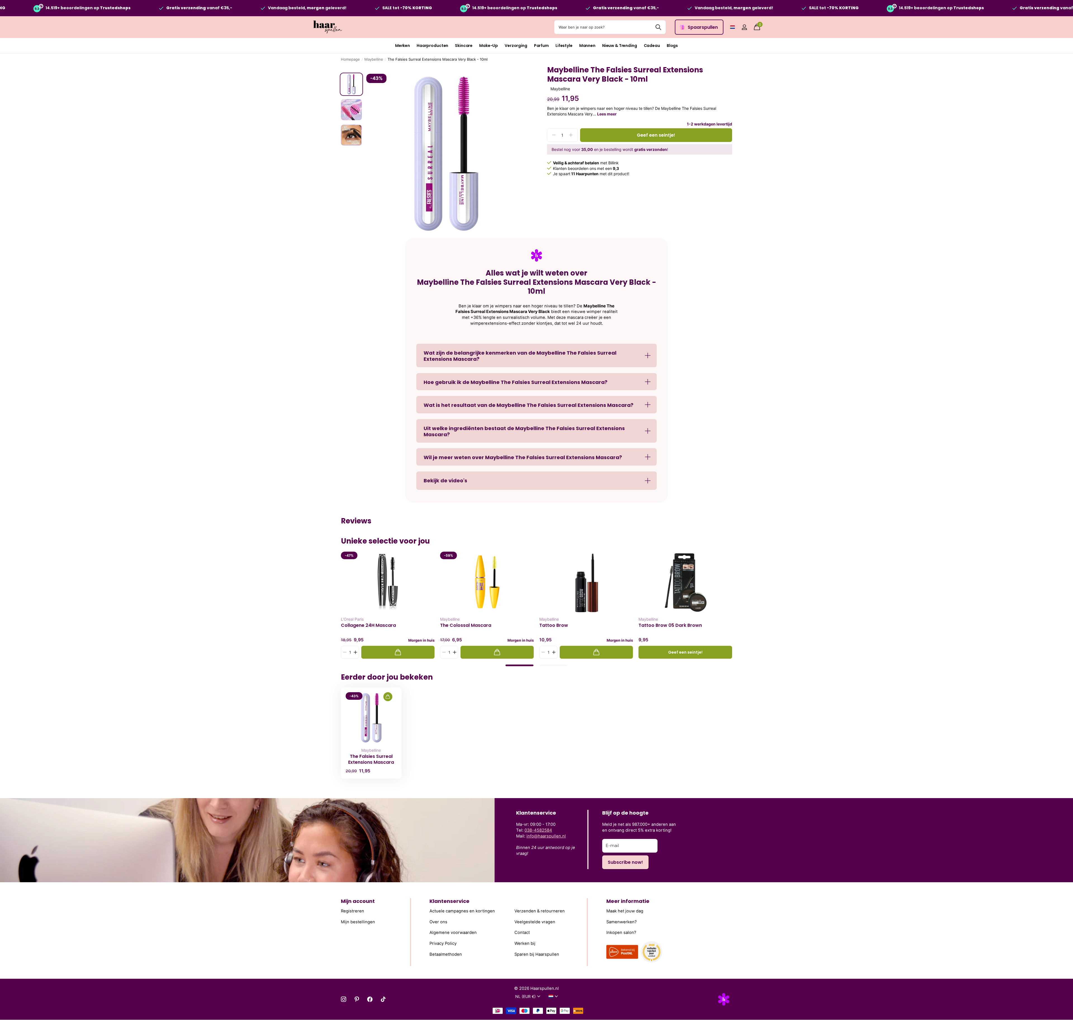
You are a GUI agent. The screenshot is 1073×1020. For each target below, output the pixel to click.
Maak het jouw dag (624, 911)
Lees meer (607, 114)
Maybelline (373, 59)
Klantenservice (449, 901)
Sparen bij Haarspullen (536, 954)
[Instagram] (343, 999)
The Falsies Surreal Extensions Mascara (371, 759)
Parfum (541, 45)
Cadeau (652, 45)
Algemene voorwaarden (453, 932)
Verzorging (516, 45)
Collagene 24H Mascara (368, 625)
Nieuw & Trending (619, 45)
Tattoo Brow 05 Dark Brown (670, 625)
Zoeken (658, 27)
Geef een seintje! (656, 135)
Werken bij (524, 943)
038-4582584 (538, 830)
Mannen (587, 45)
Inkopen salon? (621, 932)
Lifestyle (564, 45)
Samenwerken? (621, 921)
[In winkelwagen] (398, 652)
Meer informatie (627, 901)
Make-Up (488, 45)
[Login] (744, 27)
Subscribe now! (625, 862)
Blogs (672, 45)
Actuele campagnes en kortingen (462, 911)
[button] (355, 652)
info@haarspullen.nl (546, 836)
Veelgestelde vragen (534, 921)
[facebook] (369, 999)
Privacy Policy (443, 943)
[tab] (519, 665)
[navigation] (351, 84)
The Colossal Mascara (465, 625)
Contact (522, 932)
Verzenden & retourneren (539, 911)
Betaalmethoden (445, 954)
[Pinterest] (357, 999)
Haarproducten (432, 45)
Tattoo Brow (553, 625)
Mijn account (358, 901)
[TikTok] (383, 999)
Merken (402, 45)
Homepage (350, 59)
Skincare (464, 45)
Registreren (352, 911)
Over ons (438, 921)
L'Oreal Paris (352, 619)
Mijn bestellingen (358, 921)
